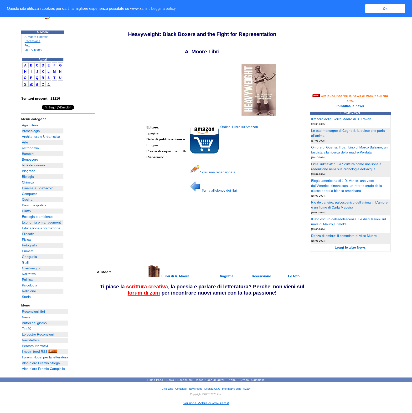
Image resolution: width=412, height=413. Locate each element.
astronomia (30, 148)
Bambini (28, 154)
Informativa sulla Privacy (236, 388)
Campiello (258, 379)
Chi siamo (167, 388)
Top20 (26, 329)
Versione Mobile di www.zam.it (206, 403)
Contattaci (181, 388)
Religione (29, 291)
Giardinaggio (31, 268)
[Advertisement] (132, 231)
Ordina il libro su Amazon (238, 127)
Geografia (29, 257)
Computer (29, 194)
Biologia (28, 176)
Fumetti (27, 251)
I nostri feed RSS (35, 351)
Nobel (233, 379)
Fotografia (29, 245)
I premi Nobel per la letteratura (45, 357)
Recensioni (185, 379)
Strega (244, 379)
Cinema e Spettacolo (37, 188)
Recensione (32, 41)
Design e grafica (34, 205)
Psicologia (29, 285)
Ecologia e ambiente (37, 217)
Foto (27, 45)
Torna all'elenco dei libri (219, 190)
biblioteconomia (34, 165)
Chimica (28, 182)
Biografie (28, 171)
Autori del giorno (34, 323)
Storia (26, 297)
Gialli (25, 262)
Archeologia (31, 131)
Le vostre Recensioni (38, 334)
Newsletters (31, 340)
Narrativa (29, 274)
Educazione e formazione (41, 228)
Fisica (26, 239)
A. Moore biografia (36, 37)
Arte (25, 142)
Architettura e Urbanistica (41, 136)
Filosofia (28, 234)
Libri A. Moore (33, 49)
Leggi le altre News (350, 247)
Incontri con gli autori (210, 379)
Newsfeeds (195, 388)
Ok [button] (385, 8)
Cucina (27, 199)
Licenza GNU (212, 388)
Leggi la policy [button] (163, 8)
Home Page (155, 379)
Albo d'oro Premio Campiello (43, 369)
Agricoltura (30, 125)
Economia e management (41, 222)
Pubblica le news (350, 106)
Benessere (30, 159)
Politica (27, 279)
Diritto (26, 211)
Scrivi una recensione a (217, 172)
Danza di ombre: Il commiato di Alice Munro (344, 236)
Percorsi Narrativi (35, 346)
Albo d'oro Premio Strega (41, 363)
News (26, 317)
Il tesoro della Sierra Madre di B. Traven (341, 119)
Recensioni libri (33, 311)
